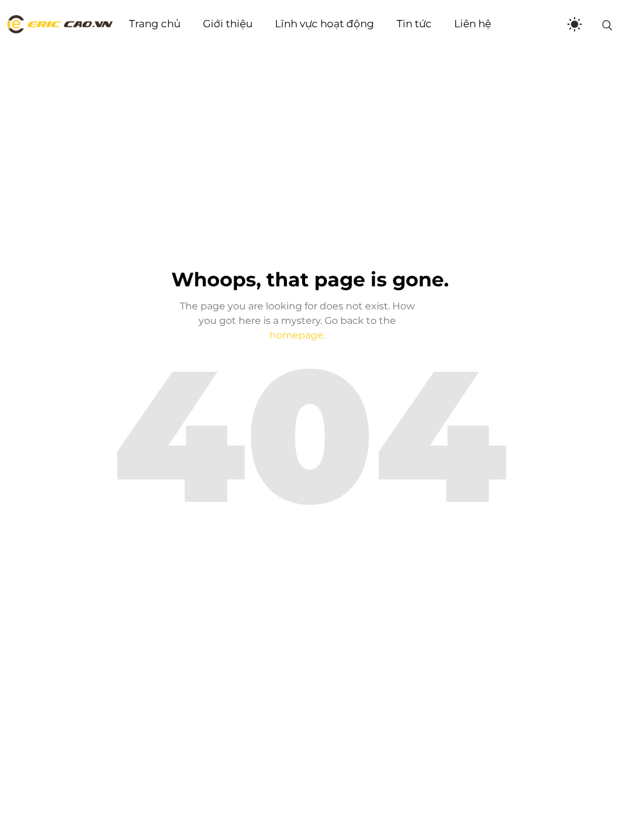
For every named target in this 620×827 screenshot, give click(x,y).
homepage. (297, 335)
